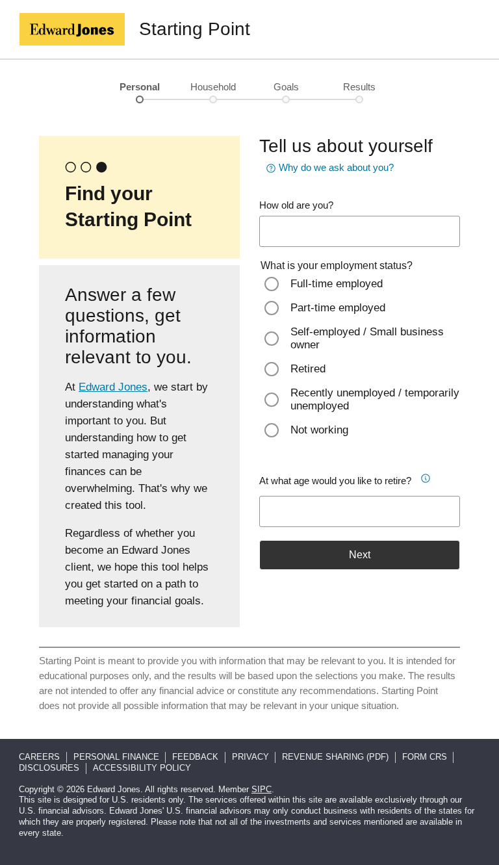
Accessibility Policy (142, 768)
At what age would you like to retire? (335, 480)
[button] (425, 476)
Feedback (195, 757)
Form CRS (424, 757)
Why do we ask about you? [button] (336, 167)
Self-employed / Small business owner (367, 338)
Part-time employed (337, 308)
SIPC (261, 789)
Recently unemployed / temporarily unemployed (374, 399)
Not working (319, 430)
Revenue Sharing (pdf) (335, 757)
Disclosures (49, 768)
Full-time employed (336, 284)
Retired (308, 369)
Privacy (250, 757)
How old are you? (296, 205)
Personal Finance (116, 757)
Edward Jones (113, 387)
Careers (39, 757)
